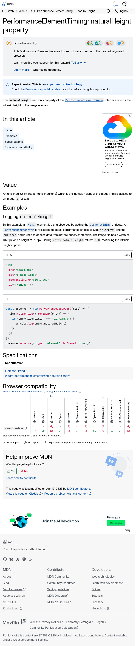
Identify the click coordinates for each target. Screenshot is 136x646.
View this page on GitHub (22, 493)
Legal (99, 622)
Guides (96, 589)
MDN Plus (9, 602)
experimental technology (64, 84)
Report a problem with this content (66, 493)
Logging (27, 216)
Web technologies (103, 576)
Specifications (14, 141)
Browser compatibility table (42, 89)
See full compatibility (47, 69)
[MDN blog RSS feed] (30, 559)
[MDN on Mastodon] (24, 559)
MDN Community (58, 576)
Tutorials (97, 595)
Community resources (61, 583)
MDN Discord (56, 595)
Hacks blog (99, 608)
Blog (6, 583)
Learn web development (107, 583)
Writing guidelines (58, 589)
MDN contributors (78, 488)
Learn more (21, 69)
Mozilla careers (12, 589)
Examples (11, 136)
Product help (11, 608)
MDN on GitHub (57, 602)
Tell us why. (78, 62)
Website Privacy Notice (45, 622)
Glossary (97, 602)
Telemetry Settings (78, 622)
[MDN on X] (18, 559)
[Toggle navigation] (132, 4)
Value (8, 130)
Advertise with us (14, 595)
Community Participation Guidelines (52, 627)
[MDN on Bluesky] (11, 559)
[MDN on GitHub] (5, 559)
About (7, 576)
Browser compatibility (18, 147)
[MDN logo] (10, 542)
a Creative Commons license (29, 639)
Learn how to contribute (21, 478)
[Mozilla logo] (14, 621)
